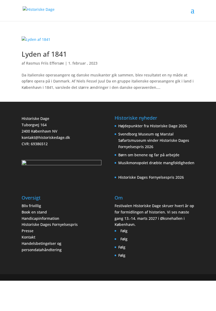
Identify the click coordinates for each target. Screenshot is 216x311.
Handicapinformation (40, 218)
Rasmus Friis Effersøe (45, 63)
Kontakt (28, 237)
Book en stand (34, 212)
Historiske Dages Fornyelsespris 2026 (151, 177)
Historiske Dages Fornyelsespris (50, 224)
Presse (27, 230)
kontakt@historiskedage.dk (46, 137)
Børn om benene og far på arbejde (148, 154)
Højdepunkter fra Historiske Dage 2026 (152, 125)
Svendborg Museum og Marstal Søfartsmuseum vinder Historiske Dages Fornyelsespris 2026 (153, 140)
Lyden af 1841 (44, 54)
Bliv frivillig (31, 205)
